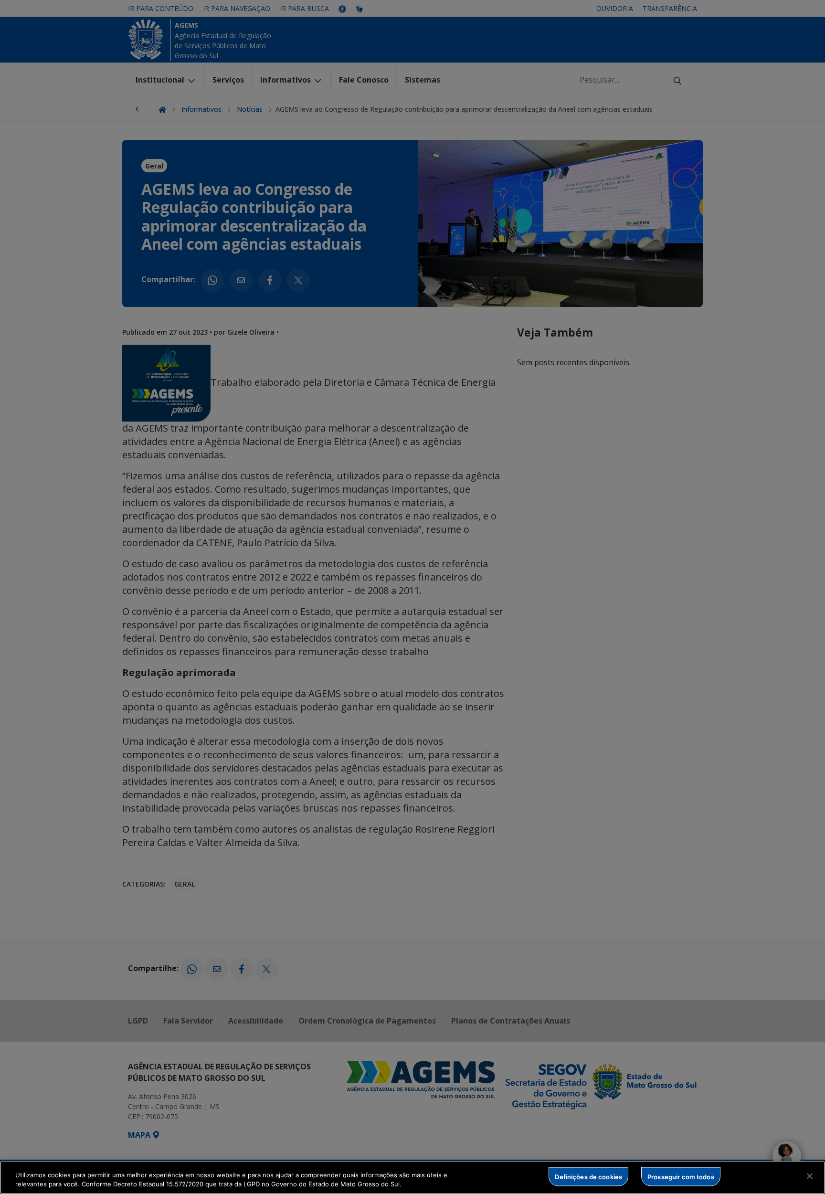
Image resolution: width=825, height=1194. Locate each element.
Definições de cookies (588, 1176)
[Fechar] (809, 1176)
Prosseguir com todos (680, 1176)
